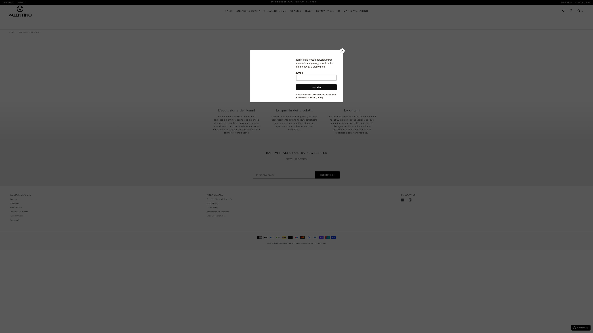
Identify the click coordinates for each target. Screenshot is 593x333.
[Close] (342, 50)
